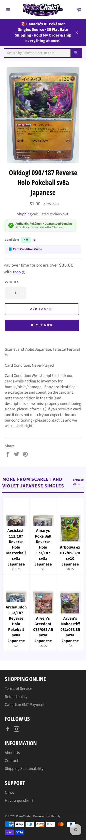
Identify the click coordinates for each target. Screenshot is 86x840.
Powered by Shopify (46, 816)
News (9, 793)
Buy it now (42, 325)
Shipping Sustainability (24, 768)
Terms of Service (18, 689)
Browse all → (78, 482)
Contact (11, 761)
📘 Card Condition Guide (25, 249)
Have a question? (19, 800)
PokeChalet (24, 816)
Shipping (24, 214)
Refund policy (16, 697)
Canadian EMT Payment (25, 705)
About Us (12, 753)
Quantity (11, 282)
